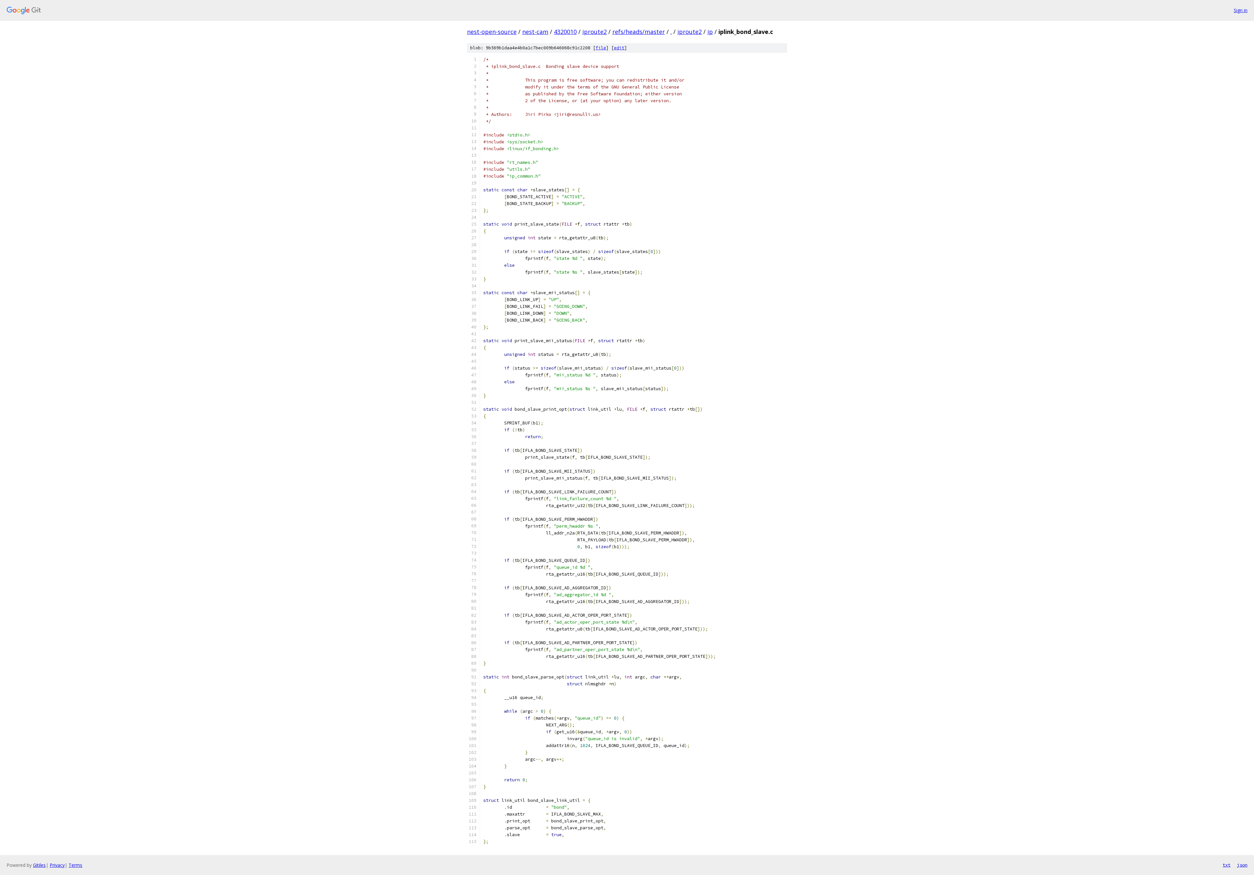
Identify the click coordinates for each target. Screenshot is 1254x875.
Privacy (57, 865)
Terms (75, 865)
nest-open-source (492, 32)
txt (1226, 865)
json (1242, 865)
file (601, 48)
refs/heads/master (638, 32)
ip (710, 32)
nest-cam (535, 32)
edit (619, 48)
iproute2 (594, 32)
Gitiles (39, 865)
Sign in (1240, 10)
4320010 (565, 32)
